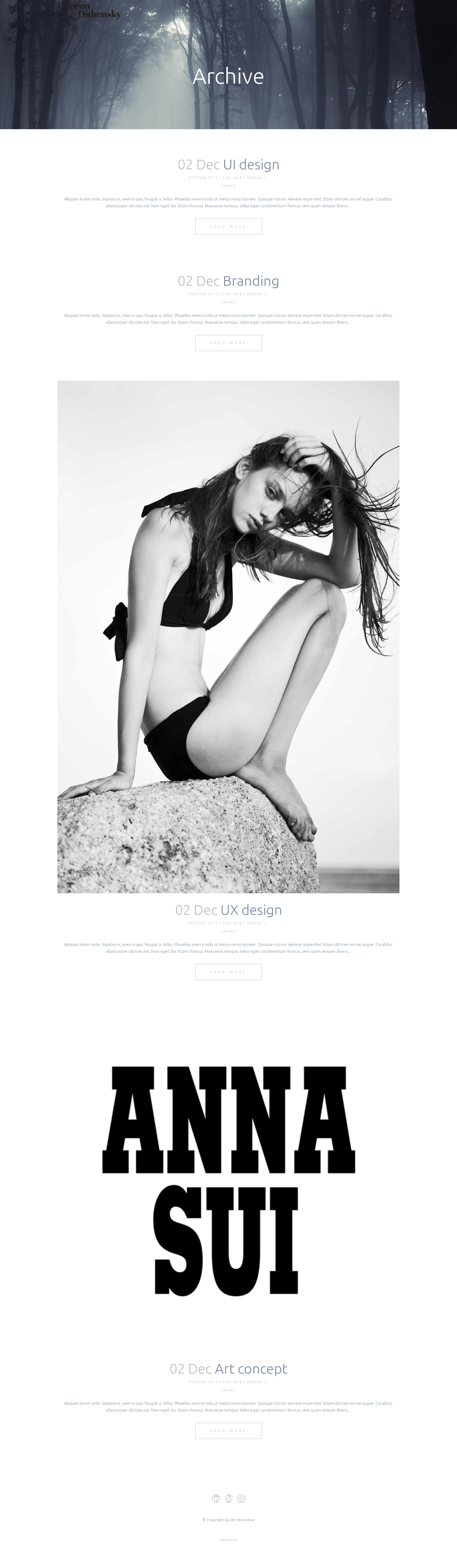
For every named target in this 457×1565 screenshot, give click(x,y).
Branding (251, 281)
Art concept (251, 1368)
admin (254, 178)
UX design (251, 910)
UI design (251, 164)
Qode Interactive (240, 1520)
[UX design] (228, 637)
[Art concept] (228, 1181)
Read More (228, 226)
